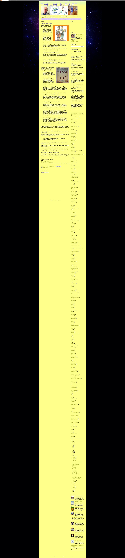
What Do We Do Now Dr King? (75, 415)
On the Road (72, 296)
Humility (72, 231)
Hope (71, 227)
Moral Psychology (73, 283)
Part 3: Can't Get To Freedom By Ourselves (47, 162)
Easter (72, 180)
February (74, 487)
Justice (72, 255)
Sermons (72, 343)
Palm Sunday (73, 300)
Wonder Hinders (74, 471)
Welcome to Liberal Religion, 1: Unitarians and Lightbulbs (79, 534)
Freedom (72, 206)
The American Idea (73, 364)
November (74, 457)
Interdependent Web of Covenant (75, 245)
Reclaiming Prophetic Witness (75, 325)
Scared (72, 339)
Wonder (72, 432)
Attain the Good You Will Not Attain (76, 123)
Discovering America (74, 177)
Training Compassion (74, 390)
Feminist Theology (73, 198)
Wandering (72, 408)
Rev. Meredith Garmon (79, 34)
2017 (72, 452)
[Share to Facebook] (59, 166)
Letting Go (72, 258)
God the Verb (73, 212)
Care (71, 144)
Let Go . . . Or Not (73, 257)
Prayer (72, 311)
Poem (71, 308)
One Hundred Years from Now (75, 297)
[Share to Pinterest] (60, 166)
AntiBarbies (72, 122)
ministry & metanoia (73, 279)
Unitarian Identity (73, 398)
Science (72, 340)
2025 (72, 442)
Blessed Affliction (73, 133)
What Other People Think (74, 419)
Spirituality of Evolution (74, 357)
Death (71, 164)
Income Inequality (73, 235)
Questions (72, 315)
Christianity (72, 147)
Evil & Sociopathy (73, 191)
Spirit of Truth (73, 353)
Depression (72, 168)
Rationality (72, 322)
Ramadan (72, 321)
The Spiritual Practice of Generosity (76, 378)
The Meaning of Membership (75, 374)
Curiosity (72, 161)
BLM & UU (72, 136)
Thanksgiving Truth (73, 363)
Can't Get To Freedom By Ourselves (76, 460)
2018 (72, 451)
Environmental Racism (74, 187)
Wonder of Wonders (73, 433)
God (71, 209)
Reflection (72, 328)
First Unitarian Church (57, 16)
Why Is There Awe (73, 426)
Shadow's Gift (73, 347)
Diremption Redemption (74, 176)
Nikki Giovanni (73, 290)
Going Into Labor (73, 215)
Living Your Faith (73, 264)
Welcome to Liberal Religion (75, 412)
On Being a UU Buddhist (74, 294)
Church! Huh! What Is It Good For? (76, 150)
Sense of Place (74, 465)
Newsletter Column (73, 289)
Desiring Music (73, 172)
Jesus (72, 246)
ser (71, 342)
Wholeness (72, 425)
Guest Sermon (73, 223)
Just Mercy (72, 254)
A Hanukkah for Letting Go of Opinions (76, 113)
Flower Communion (73, 202)
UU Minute (72, 401)
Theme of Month (73, 381)
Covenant (72, 158)
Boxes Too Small (73, 139)
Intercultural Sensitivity (74, 242)
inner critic (72, 238)
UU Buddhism (73, 400)
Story (71, 360)
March (74, 486)
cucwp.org (72, 40)
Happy (72, 226)
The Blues (72, 367)
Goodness (72, 216)
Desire (72, 171)
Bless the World (73, 132)
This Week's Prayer (75, 476)
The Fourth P (73, 368)
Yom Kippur (72, 436)
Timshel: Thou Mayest (46, 167)
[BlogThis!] (57, 166)
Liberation (72, 262)
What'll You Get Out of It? (76, 478)
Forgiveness (72, 205)
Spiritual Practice (73, 356)
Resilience (72, 332)
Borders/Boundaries (73, 137)
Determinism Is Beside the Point (77, 461)
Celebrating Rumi (77, 507)
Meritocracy (72, 275)
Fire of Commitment (73, 201)
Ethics (72, 188)
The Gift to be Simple (74, 371)
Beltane (72, 129)
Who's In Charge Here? (74, 423)
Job (71, 250)
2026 (72, 441)
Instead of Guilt (73, 239)
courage (72, 157)
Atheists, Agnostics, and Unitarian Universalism (78, 522)
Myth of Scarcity (73, 287)
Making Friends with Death (74, 268)
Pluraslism (72, 307)
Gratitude (72, 219)
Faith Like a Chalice (73, 195)
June (73, 482)
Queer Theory (73, 314)
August (74, 481)
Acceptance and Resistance (75, 116)
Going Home (72, 213)
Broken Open (73, 140)
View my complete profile (74, 41)
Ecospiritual (72, 183)
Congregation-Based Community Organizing (77, 154)
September (74, 480)
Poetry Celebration (73, 310)
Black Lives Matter (73, 130)
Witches (72, 430)
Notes (71, 293)
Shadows (72, 349)
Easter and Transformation (74, 181)
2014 (72, 490)
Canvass (72, 143)
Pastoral (72, 304)
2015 (72, 455)
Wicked (72, 429)
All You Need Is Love (74, 118)
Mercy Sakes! (73, 272)
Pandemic (72, 301)
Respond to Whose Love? (74, 333)
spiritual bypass (73, 354)
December (74, 456)
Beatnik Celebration (73, 125)
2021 (72, 447)
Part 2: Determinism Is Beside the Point (46, 161)
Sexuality (72, 346)
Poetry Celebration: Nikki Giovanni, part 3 (77, 517)
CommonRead (73, 151)
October (74, 458)
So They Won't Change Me (78, 496)
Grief (71, 222)
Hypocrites (72, 232)
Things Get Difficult (73, 387)
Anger (71, 119)
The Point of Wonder (75, 472)
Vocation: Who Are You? (74, 404)
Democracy (72, 165)
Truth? (72, 397)
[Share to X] (58, 166)
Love (71, 265)
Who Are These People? (74, 422)
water (71, 411)
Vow (71, 407)
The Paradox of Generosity (74, 375)
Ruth (71, 336)
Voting (72, 405)
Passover (72, 303)
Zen (71, 437)
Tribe (71, 393)
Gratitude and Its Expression (75, 220)
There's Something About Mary (75, 386)
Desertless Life (73, 169)
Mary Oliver (72, 269)
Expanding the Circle (74, 194)
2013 (72, 491)
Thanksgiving (73, 361)
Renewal (72, 329)
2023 (72, 445)
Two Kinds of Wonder (75, 473)
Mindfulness (72, 276)
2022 (72, 446)
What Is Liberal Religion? (74, 418)
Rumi (71, 335)
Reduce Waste (73, 326)
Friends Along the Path (74, 208)
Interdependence (73, 243)
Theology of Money (73, 382)
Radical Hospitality (73, 318)
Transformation (73, 391)
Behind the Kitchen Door (74, 126)
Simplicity (72, 350)
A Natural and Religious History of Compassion (77, 114)
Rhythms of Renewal (75, 468)
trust (71, 394)
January (74, 488)
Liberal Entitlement (73, 261)
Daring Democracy (73, 162)
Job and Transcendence (74, 251)
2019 (72, 450)
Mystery (72, 286)
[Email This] (56, 166)
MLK (71, 282)
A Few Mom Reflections (75, 464)
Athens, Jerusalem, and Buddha (76, 477)
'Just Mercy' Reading (78, 540)
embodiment (72, 184)
